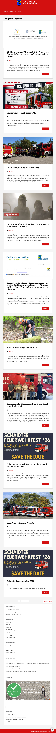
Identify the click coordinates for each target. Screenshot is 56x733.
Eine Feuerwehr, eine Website (20, 523)
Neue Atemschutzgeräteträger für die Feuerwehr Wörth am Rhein (28, 225)
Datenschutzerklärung (43, 731)
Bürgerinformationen (9, 11)
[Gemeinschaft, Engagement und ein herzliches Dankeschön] (28, 386)
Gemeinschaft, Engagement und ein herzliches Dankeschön (28, 405)
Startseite (6, 6)
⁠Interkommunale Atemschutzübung (23, 167)
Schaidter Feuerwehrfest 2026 (20, 581)
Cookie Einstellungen (34, 731)
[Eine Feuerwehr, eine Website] (28, 505)
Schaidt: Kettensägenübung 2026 (22, 347)
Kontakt (20, 11)
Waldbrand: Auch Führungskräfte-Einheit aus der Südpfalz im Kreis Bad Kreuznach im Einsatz (28, 54)
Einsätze (21, 6)
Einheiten (13, 6)
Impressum (50, 731)
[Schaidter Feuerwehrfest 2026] (28, 563)
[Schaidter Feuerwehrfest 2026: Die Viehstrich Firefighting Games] (28, 446)
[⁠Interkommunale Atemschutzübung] (28, 150)
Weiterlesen (45, 74)
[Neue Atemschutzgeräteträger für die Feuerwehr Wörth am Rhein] (28, 206)
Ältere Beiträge (47, 601)
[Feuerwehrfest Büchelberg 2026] (28, 95)
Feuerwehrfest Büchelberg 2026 (21, 113)
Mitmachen (36, 6)
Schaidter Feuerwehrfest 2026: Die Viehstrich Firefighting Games (28, 465)
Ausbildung (29, 6)
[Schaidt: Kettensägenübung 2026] (28, 329)
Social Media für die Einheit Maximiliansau (15, 661)
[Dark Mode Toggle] (52, 729)
